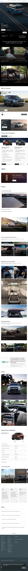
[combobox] (5, 92)
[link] (10, 538)
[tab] (14, 191)
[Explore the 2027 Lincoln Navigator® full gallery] (20, 419)
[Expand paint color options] (3, 114)
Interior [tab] (6, 110)
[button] (9, 0)
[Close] (25, 564)
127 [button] (20, 359)
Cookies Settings (24, 567)
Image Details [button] (3, 230)
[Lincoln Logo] (3, 1)
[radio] (2, 114)
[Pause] (26, 29)
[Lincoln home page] (1, 567)
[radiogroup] (7, 136)
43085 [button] (7, 35)
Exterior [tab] (3, 110)
